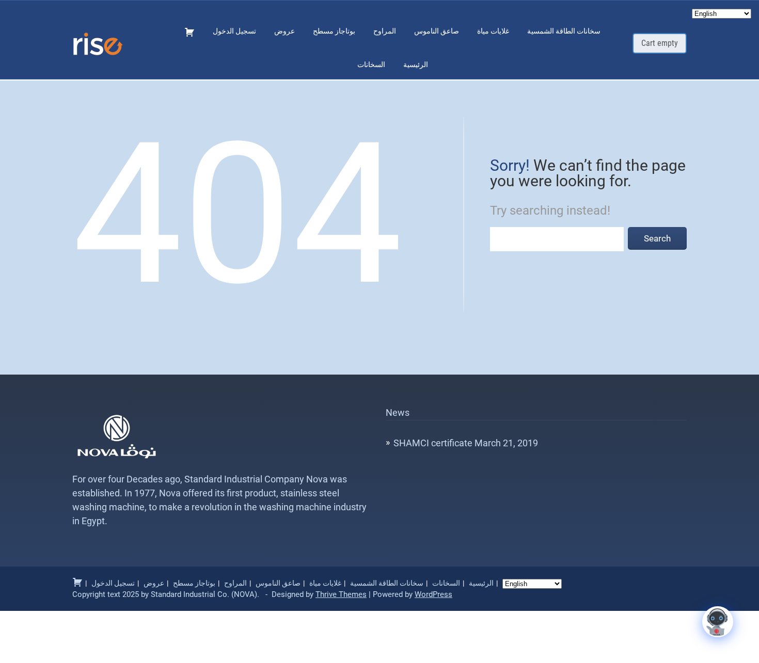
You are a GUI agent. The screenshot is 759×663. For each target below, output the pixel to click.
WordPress (433, 594)
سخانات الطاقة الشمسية (563, 31)
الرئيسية (415, 64)
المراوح (384, 31)
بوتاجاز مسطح (334, 31)
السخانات (371, 64)
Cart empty (659, 43)
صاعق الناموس (436, 31)
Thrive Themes (341, 594)
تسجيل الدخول (234, 31)
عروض (284, 31)
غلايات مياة (493, 31)
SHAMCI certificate (432, 443)
